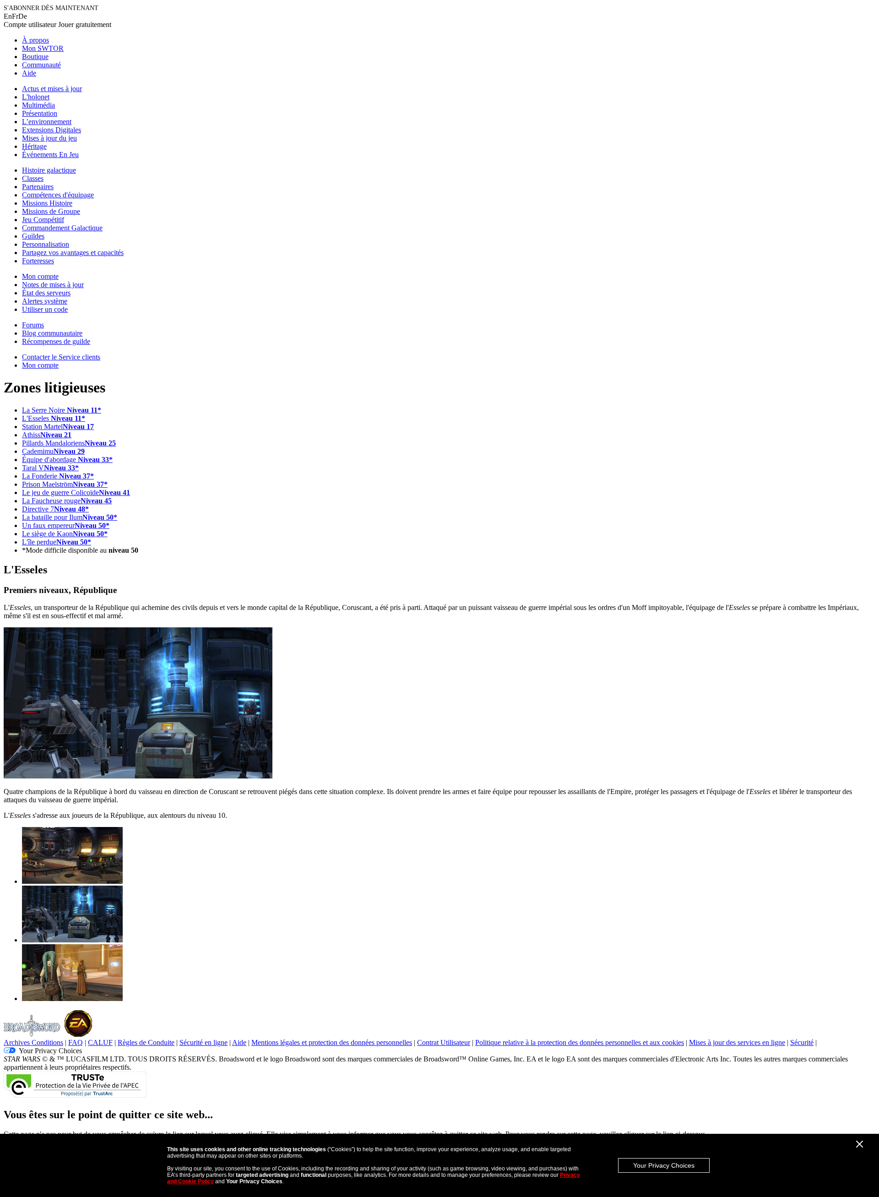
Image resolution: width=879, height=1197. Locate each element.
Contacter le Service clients (61, 357)
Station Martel (58, 426)
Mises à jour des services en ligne (737, 1042)
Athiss (46, 435)
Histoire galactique (49, 170)
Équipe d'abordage (67, 459)
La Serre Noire (61, 410)
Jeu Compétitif (43, 219)
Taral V (50, 468)
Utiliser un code (45, 309)
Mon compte (40, 276)
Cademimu (53, 451)
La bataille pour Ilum (69, 517)
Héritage (34, 146)
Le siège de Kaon (65, 534)
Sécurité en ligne (203, 1042)
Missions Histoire (47, 203)
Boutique (35, 56)
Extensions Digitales (51, 130)
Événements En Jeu (50, 154)
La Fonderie (58, 476)
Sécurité (802, 1042)
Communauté (41, 65)
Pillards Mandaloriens (69, 443)
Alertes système (44, 301)
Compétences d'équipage (58, 195)
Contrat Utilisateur (443, 1042)
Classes (32, 178)
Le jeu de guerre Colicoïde (76, 492)
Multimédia (38, 105)
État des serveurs (46, 293)
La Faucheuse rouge (67, 501)
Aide (29, 73)
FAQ (75, 1042)
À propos (35, 40)
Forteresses (38, 261)
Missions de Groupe (51, 211)
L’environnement (46, 121)
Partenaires (38, 186)
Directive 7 (55, 509)
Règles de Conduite (146, 1042)
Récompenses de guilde (56, 341)
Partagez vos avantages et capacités (73, 252)
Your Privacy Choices (664, 1165)
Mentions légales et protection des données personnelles (331, 1042)
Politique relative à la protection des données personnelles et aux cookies (579, 1042)
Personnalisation (45, 244)
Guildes (33, 236)
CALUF (100, 1042)
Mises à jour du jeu (49, 138)
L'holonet (35, 97)
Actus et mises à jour (52, 88)
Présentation (39, 113)
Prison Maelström (65, 484)
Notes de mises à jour (53, 284)
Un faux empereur (65, 525)
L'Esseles (53, 418)
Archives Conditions (33, 1042)
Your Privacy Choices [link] (50, 1051)
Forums (33, 325)
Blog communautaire (52, 333)
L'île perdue (56, 542)
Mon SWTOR (43, 48)
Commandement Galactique (62, 228)
